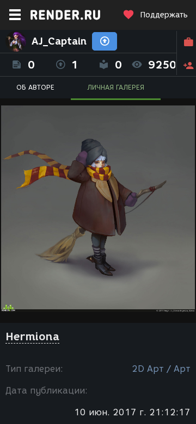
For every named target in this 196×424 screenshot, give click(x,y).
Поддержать (164, 15)
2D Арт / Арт (161, 369)
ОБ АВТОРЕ (35, 87)
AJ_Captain (59, 41)
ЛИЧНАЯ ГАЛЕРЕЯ (115, 87)
